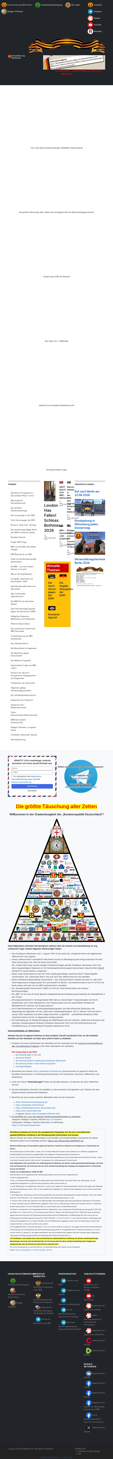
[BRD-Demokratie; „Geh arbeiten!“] (61, 525)
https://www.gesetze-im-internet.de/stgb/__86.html (33, 1250)
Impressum (67, 1457)
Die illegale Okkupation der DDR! (66, 589)
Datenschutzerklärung (21, 782)
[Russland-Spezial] (52, 608)
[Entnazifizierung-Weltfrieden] (17, 56)
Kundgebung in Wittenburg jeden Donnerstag (86, 524)
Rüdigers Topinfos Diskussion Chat (80, 787)
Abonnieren (32, 786)
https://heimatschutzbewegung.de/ (32, 1102)
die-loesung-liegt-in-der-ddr (28, 1055)
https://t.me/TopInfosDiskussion (26, 1125)
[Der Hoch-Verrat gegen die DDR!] (52, 576)
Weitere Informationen (50, 1457)
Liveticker (52, 538)
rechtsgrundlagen (24, 1067)
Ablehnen (20, 1454)
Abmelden (32, 791)
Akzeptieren (7, 1454)
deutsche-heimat (23, 1058)
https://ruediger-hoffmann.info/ (46, 1114)
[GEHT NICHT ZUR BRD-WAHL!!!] (61, 482)
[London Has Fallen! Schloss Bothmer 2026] (50, 491)
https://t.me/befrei (81, 779)
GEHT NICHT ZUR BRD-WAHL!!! (63, 492)
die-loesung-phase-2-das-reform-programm (36, 1064)
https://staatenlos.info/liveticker (47, 1071)
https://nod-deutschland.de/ (28, 1111)
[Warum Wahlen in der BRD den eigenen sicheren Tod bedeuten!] (69, 482)
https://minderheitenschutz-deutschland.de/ (36, 1108)
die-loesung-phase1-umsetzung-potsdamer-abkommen (41, 1061)
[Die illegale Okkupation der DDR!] (63, 576)
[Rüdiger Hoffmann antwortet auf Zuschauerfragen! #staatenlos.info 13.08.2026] (69, 525)
